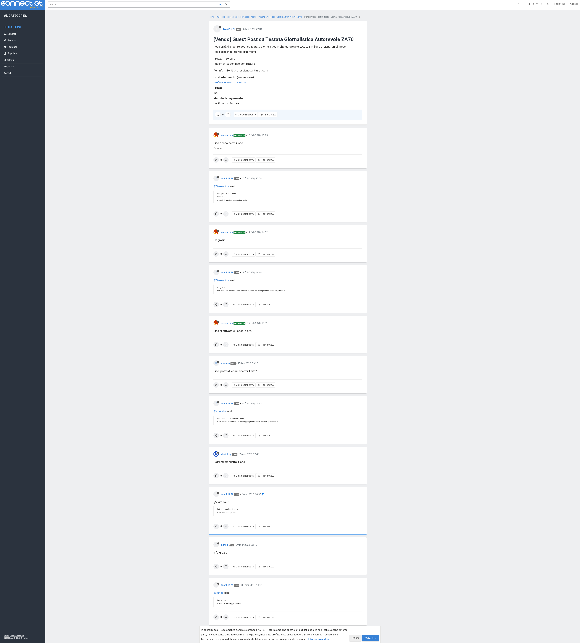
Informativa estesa (319, 639)
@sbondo (219, 411)
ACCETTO (370, 638)
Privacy (6, 636)
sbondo (225, 363)
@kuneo (218, 592)
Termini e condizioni (17, 636)
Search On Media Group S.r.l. (19, 638)
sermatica (227, 135)
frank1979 (229, 29)
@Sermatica (221, 186)
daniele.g (226, 454)
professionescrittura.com (229, 82)
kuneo (224, 544)
